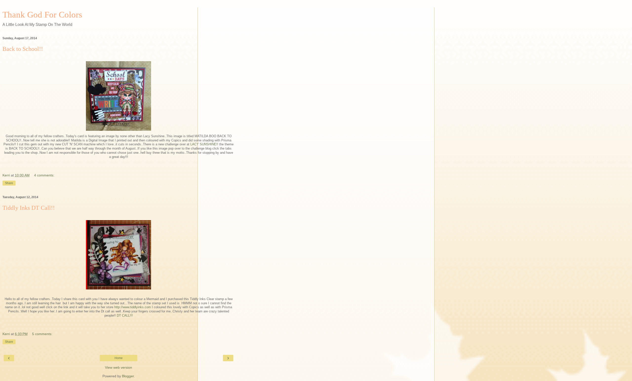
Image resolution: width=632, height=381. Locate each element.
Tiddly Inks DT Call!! (28, 208)
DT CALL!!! (125, 315)
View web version (118, 367)
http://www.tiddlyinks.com (132, 307)
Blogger (128, 376)
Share (9, 183)
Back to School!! (22, 49)
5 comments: (42, 334)
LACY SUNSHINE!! (204, 144)
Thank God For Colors (42, 14)
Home (119, 358)
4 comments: (44, 175)
